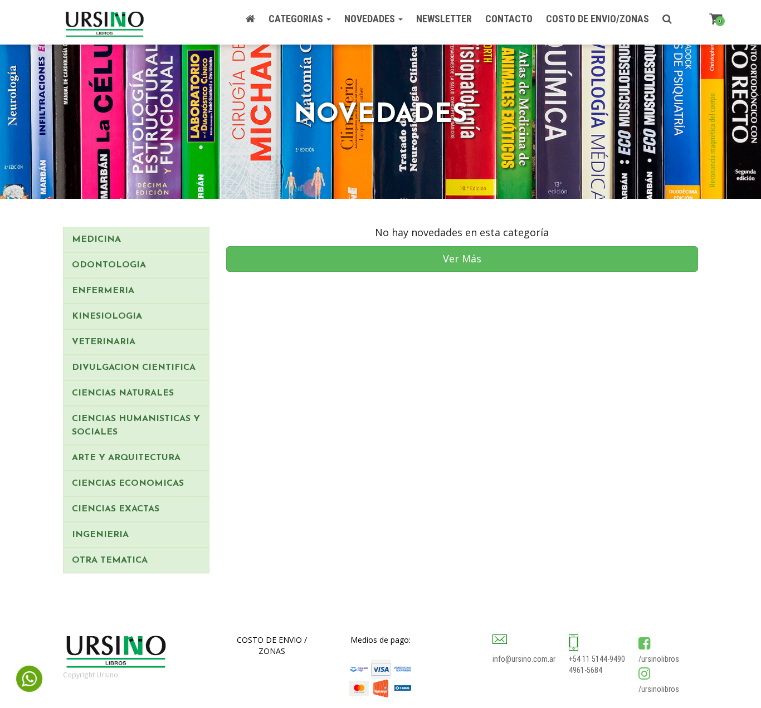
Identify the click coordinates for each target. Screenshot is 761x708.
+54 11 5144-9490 (597, 659)
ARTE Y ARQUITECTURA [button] (126, 457)
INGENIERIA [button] (100, 534)
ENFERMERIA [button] (103, 290)
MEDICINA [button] (96, 239)
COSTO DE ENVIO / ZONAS (272, 645)
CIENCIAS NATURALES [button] (123, 393)
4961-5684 (585, 670)
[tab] (136, 239)
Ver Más (462, 258)
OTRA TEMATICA (110, 560)
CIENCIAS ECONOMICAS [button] (128, 483)
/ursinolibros (658, 659)
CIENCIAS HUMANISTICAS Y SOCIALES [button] (136, 425)
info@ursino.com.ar (523, 659)
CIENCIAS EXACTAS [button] (115, 509)
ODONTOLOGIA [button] (109, 265)
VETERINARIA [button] (103, 342)
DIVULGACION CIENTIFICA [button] (134, 367)
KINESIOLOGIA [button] (107, 316)
